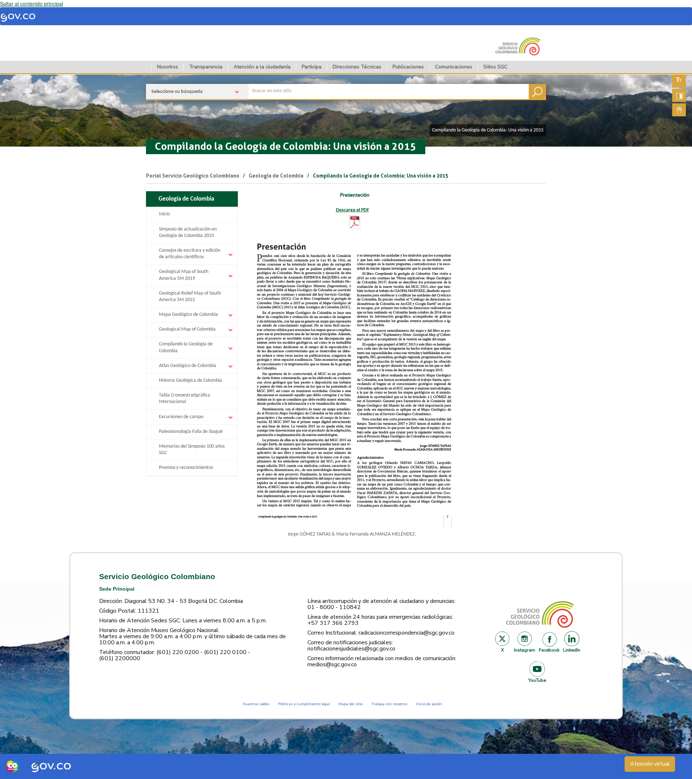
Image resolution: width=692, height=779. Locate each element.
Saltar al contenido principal (31, 3)
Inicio (164, 214)
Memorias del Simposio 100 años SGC (192, 450)
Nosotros (167, 66)
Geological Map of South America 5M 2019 (183, 275)
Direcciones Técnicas (357, 66)
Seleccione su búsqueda (177, 91)
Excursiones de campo (181, 417)
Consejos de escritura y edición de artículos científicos (189, 254)
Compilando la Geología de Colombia (186, 347)
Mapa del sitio (350, 704)
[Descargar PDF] (355, 222)
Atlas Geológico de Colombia (187, 365)
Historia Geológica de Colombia (190, 380)
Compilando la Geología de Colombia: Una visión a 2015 (285, 146)
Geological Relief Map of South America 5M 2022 (190, 297)
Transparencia (205, 66)
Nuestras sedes (256, 704)
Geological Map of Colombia (187, 329)
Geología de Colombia (276, 176)
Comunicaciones (453, 66)
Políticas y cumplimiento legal (304, 704)
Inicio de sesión (429, 704)
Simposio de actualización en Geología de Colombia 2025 (188, 232)
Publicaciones (408, 66)
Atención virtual (650, 764)
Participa (311, 66)
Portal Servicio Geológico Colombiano (192, 176)
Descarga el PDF (352, 210)
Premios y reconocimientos (186, 467)
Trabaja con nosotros (389, 704)
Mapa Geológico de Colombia (188, 314)
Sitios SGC (495, 66)
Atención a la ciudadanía (262, 66)
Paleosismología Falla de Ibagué (191, 431)
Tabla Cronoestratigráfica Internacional (184, 398)
